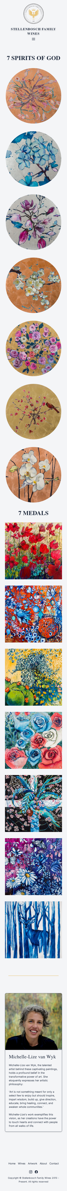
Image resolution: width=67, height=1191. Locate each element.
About (43, 1163)
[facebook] (36, 1171)
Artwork (32, 1163)
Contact (54, 1163)
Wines (21, 1163)
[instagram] (30, 1171)
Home (11, 1163)
